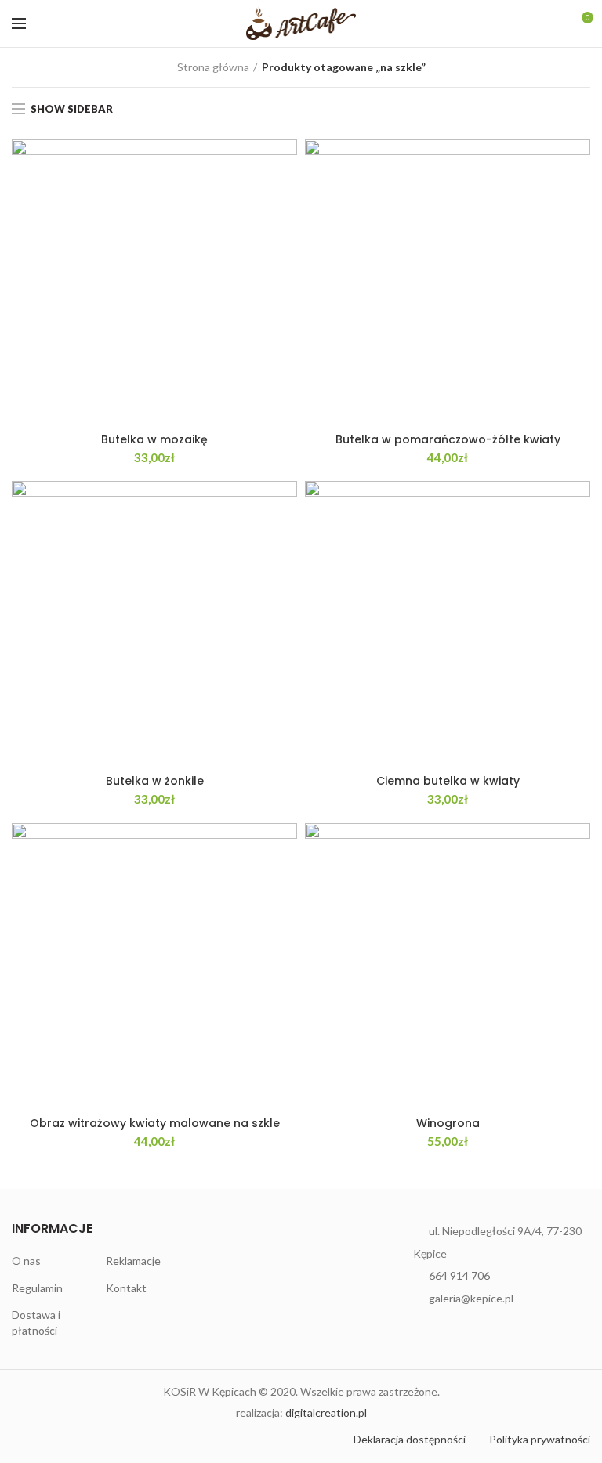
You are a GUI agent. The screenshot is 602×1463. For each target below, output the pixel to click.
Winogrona (448, 1123)
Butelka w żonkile (155, 781)
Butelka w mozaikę (154, 439)
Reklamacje (133, 1260)
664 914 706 (459, 1275)
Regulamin (37, 1288)
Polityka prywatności (539, 1439)
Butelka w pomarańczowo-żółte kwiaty (447, 439)
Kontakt (126, 1288)
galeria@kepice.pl (471, 1298)
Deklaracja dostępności (410, 1439)
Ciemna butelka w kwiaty (448, 781)
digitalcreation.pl (326, 1412)
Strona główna (213, 67)
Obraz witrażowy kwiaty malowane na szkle (155, 1123)
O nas (26, 1260)
